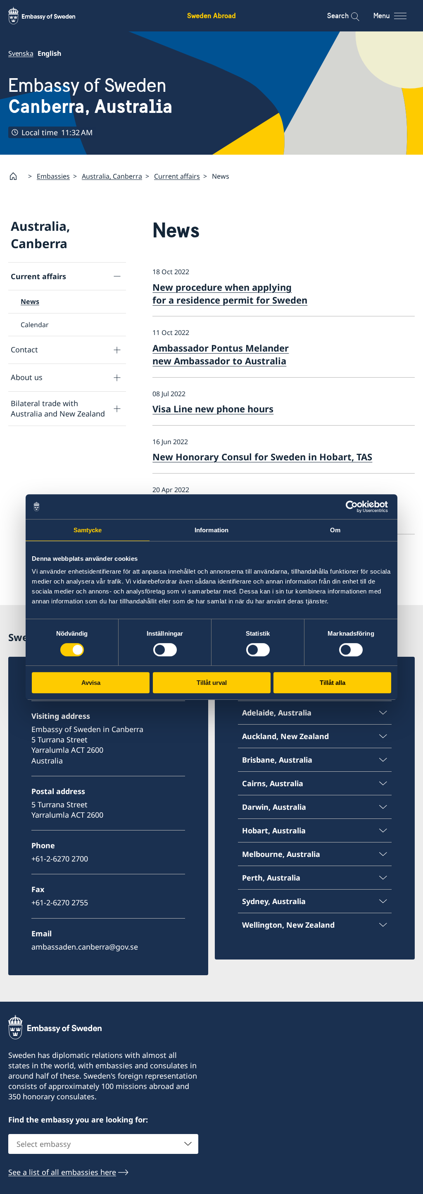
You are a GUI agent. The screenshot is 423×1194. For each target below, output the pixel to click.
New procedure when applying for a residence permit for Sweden (229, 293)
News (30, 301)
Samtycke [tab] (88, 530)
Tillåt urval (212, 682)
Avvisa (90, 682)
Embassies (53, 176)
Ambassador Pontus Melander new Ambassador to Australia (220, 354)
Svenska (20, 53)
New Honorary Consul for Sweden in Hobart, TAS (262, 456)
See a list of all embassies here (62, 1172)
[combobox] (103, 1144)
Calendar (35, 324)
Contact (24, 349)
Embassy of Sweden (90, 96)
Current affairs (177, 176)
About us (27, 377)
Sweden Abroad (211, 15)
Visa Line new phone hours (212, 408)
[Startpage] (16, 176)
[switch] (165, 649)
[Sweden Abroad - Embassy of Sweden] (49, 15)
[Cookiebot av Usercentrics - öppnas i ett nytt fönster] (355, 506)
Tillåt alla (332, 682)
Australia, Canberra (112, 176)
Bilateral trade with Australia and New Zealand (58, 408)
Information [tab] (211, 530)
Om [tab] (335, 530)
